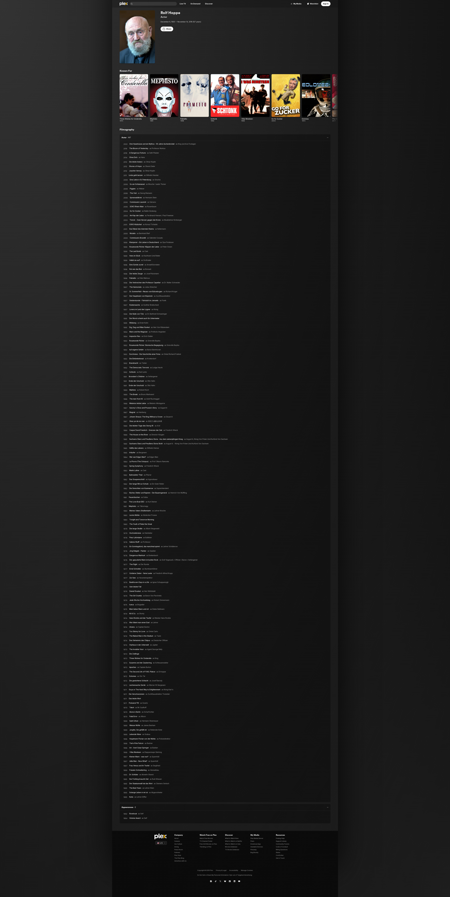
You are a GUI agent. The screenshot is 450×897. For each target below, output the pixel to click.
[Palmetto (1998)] (194, 98)
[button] (167, 29)
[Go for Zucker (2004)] (286, 98)
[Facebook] (229, 881)
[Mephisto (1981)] (164, 98)
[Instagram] (211, 881)
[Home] (124, 3)
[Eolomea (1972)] (316, 98)
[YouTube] (239, 881)
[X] (220, 881)
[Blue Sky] (225, 881)
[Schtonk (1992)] (225, 98)
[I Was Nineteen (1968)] (255, 98)
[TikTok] (215, 881)
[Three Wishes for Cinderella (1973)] (134, 98)
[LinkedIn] (234, 881)
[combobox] (155, 4)
